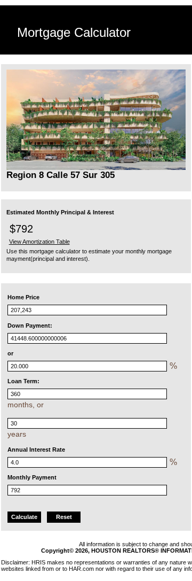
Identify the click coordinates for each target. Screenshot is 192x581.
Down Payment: (29, 325)
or (10, 353)
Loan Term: (23, 381)
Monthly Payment (32, 477)
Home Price (23, 297)
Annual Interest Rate (36, 449)
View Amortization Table (39, 241)
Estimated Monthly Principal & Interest (60, 212)
